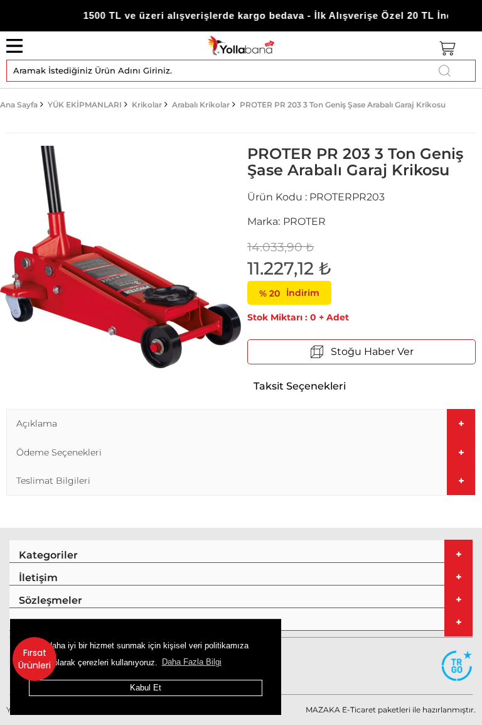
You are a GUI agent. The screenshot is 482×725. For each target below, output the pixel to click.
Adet (337, 317)
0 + (285, 317)
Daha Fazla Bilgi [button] (192, 662)
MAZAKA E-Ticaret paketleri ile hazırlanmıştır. (391, 709)
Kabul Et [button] (145, 687)
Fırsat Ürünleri (34, 659)
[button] (241, 424)
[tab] (241, 424)
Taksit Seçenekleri (300, 386)
